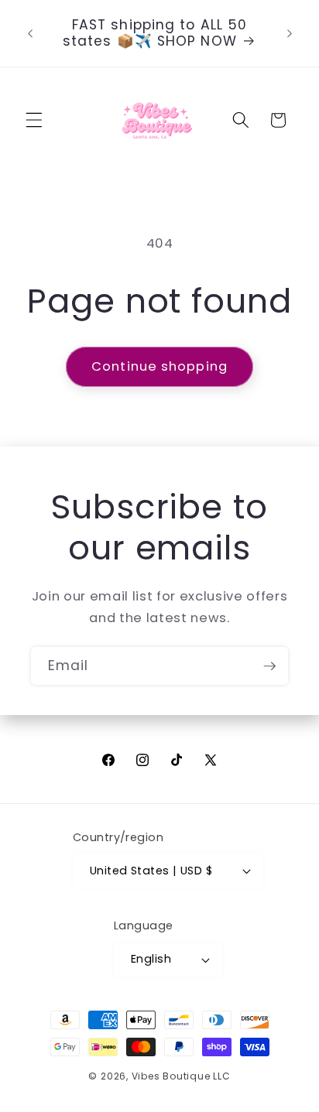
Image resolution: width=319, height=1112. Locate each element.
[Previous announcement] (30, 33)
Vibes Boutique (171, 1076)
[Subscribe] (269, 666)
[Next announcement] (290, 33)
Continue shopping (159, 366)
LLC (221, 1076)
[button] (34, 120)
